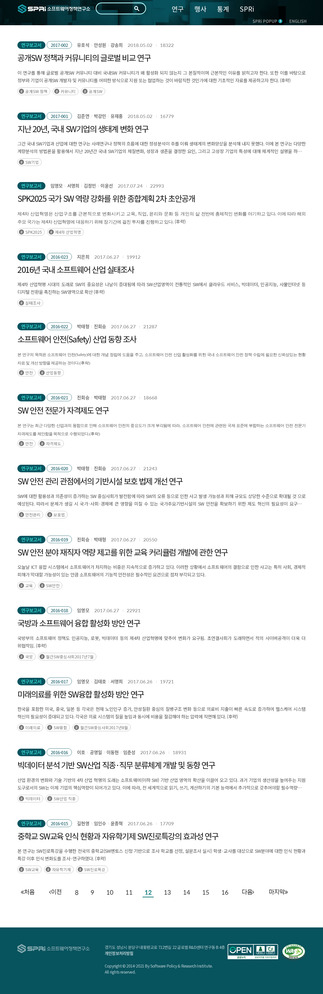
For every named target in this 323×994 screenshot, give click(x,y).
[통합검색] (136, 8)
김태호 (100, 681)
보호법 (59, 515)
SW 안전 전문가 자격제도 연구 (63, 410)
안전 (29, 373)
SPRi (247, 8)
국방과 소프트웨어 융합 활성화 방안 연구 (78, 623)
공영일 (96, 752)
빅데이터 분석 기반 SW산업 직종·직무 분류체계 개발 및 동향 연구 (116, 765)
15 (205, 892)
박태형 (83, 326)
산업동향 (53, 373)
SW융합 (60, 727)
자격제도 (53, 444)
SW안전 (53, 585)
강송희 (117, 45)
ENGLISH (298, 21)
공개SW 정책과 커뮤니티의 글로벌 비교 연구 (83, 57)
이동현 (112, 752)
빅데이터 (32, 799)
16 (224, 892)
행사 (200, 8)
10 (109, 892)
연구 (178, 8)
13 (167, 892)
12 (148, 892)
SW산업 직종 (64, 799)
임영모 (56, 185)
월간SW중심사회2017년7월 (70, 657)
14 (186, 892)
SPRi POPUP (267, 21)
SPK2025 (33, 232)
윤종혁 (117, 823)
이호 (81, 752)
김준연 (83, 116)
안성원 (100, 45)
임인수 (100, 823)
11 (128, 892)
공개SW (95, 91)
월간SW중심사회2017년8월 (104, 727)
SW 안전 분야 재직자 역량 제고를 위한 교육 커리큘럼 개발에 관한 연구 (122, 552)
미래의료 (32, 727)
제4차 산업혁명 (68, 232)
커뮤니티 (68, 91)
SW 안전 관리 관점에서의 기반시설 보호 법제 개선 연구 (99, 481)
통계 (223, 8)
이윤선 (106, 185)
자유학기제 (61, 869)
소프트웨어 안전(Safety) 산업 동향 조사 (76, 339)
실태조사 (32, 303)
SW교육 (32, 869)
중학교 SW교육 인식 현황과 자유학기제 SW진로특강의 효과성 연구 (117, 836)
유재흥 (117, 116)
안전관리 (32, 515)
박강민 (100, 116)
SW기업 (32, 162)
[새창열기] (253, 951)
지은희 (83, 256)
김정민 (90, 185)
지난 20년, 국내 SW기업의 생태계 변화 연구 (82, 128)
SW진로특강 (94, 869)
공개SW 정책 (36, 91)
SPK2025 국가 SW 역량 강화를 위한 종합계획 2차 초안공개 (106, 198)
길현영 (83, 823)
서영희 (73, 185)
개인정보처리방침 (119, 953)
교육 (29, 585)
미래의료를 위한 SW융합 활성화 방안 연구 (80, 694)
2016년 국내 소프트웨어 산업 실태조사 (75, 269)
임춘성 (129, 752)
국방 (29, 657)
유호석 (83, 45)
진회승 (100, 326)
